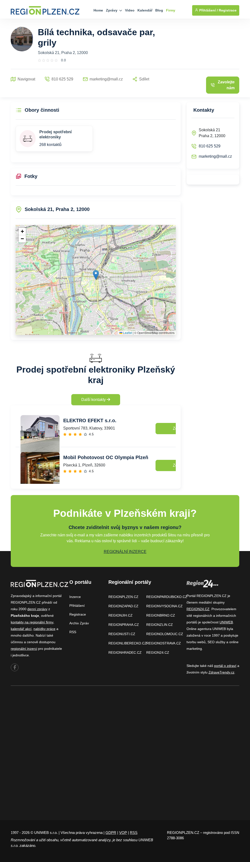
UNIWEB (226, 622)
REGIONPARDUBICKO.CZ (166, 597)
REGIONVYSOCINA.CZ (164, 606)
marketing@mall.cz (215, 156)
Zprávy (112, 10)
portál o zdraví (225, 666)
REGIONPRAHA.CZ (123, 625)
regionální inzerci (24, 649)
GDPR (110, 832)
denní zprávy (37, 609)
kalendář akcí (21, 629)
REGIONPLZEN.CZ (123, 597)
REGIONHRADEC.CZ (125, 652)
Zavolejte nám (226, 85)
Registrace (228, 10)
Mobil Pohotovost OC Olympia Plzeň (105, 457)
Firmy (170, 10)
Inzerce (75, 597)
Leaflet (127, 333)
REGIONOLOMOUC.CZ (164, 634)
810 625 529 (209, 146)
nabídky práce (44, 629)
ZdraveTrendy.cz (221, 672)
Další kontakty (94, 400)
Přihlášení (77, 606)
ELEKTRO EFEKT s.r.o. (89, 420)
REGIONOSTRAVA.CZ (163, 643)
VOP (123, 832)
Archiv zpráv (79, 623)
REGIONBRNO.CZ (160, 615)
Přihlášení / (208, 10)
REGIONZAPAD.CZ (123, 606)
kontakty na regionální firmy (32, 622)
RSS (72, 632)
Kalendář (144, 10)
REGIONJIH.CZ (120, 615)
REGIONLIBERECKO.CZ (127, 643)
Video (130, 10)
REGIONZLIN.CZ (159, 625)
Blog (159, 10)
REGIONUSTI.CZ (121, 634)
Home (98, 10)
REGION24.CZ (157, 652)
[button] (96, 275)
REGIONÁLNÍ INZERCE (125, 552)
